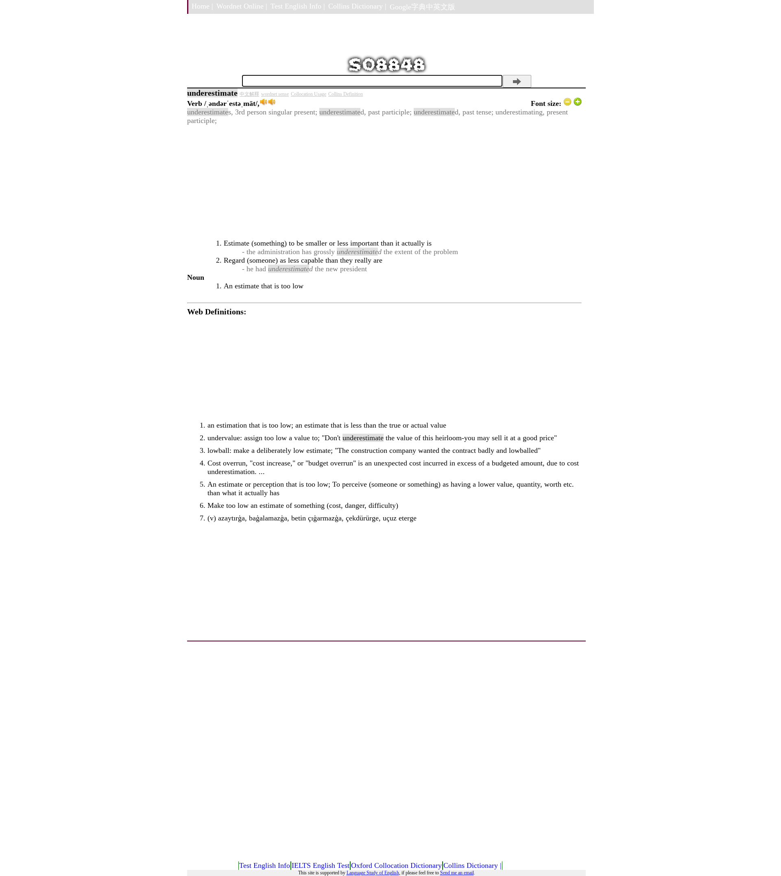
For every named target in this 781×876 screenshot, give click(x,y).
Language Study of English (373, 873)
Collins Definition (345, 94)
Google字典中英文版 (422, 7)
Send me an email (457, 873)
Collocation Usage (308, 94)
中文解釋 (249, 94)
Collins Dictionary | (357, 6)
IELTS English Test (320, 865)
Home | (202, 6)
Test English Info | (298, 6)
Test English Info (264, 865)
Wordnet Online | (241, 6)
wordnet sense (275, 94)
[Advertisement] (384, 182)
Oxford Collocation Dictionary (396, 865)
